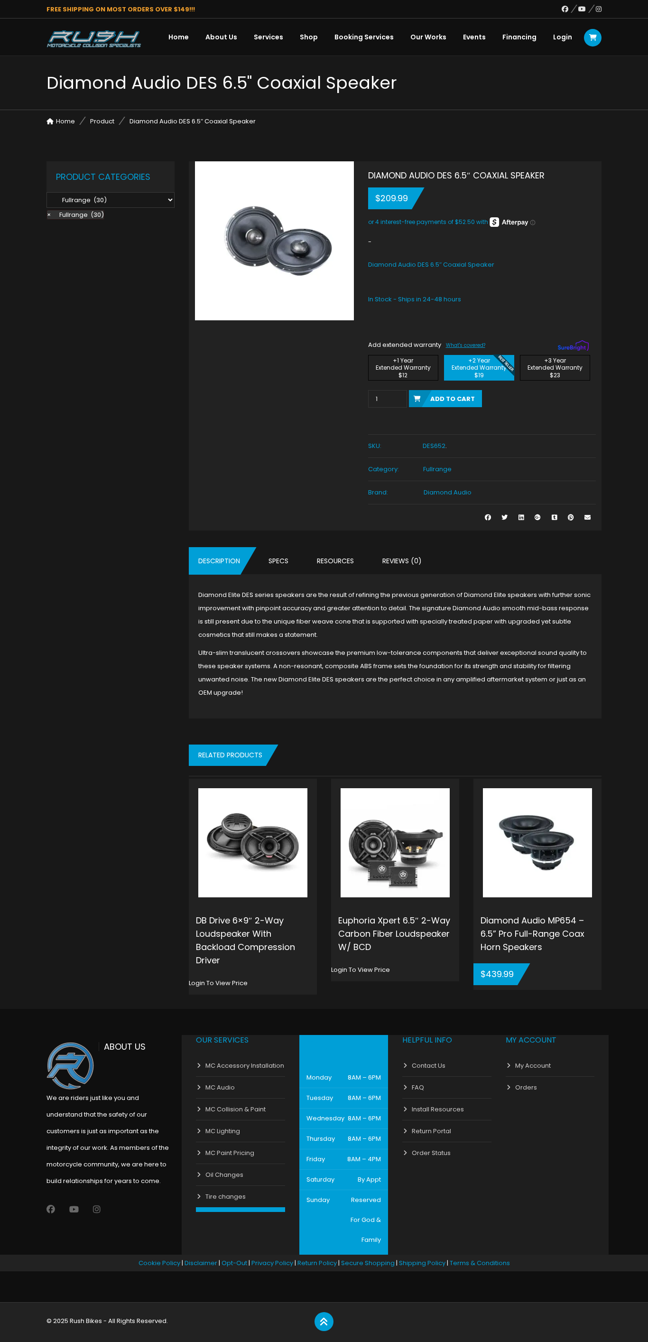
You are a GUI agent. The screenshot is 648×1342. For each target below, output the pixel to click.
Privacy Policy (272, 1262)
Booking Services (364, 37)
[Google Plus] (537, 517)
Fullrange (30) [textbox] (75, 214)
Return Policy (317, 1262)
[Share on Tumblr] (554, 517)
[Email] (587, 517)
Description (219, 561)
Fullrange (437, 469)
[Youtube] (587, 9)
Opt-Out (234, 1262)
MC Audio (220, 1087)
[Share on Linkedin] (521, 517)
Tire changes (225, 1196)
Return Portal (431, 1131)
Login (562, 37)
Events (474, 37)
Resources (335, 561)
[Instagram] (599, 9)
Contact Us (428, 1065)
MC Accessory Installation (244, 1065)
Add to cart (452, 398)
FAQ (418, 1087)
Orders (526, 1087)
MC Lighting (222, 1131)
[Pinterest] (571, 517)
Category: (383, 469)
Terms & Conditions (480, 1262)
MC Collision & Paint (235, 1109)
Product (102, 121)
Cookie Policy (159, 1262)
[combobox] (75, 215)
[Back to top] (324, 1322)
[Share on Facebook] (488, 517)
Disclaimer (201, 1262)
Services (268, 37)
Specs (278, 561)
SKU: (374, 445)
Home (178, 37)
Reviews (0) (402, 561)
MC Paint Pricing (229, 1152)
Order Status (431, 1152)
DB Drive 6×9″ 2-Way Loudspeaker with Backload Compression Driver (245, 940)
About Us (221, 37)
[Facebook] (570, 9)
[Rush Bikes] (93, 38)
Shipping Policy (422, 1262)
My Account (533, 1065)
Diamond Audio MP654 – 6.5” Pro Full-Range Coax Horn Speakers (532, 933)
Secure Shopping (368, 1262)
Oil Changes (224, 1174)
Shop (309, 37)
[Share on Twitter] (504, 517)
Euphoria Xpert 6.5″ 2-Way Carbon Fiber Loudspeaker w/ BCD (394, 933)
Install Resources (438, 1109)
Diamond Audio (448, 492)
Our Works (428, 37)
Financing (519, 37)
